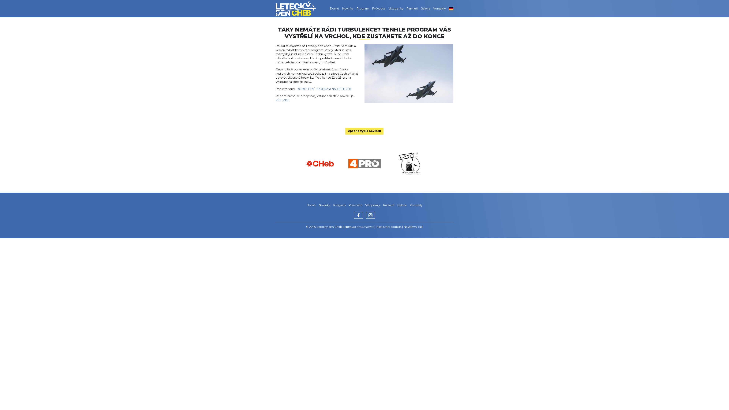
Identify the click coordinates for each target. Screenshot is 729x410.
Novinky (347, 8)
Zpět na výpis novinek (364, 131)
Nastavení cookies (388, 227)
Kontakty (439, 8)
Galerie (425, 8)
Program (363, 8)
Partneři (412, 8)
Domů (334, 8)
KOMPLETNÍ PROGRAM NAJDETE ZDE (324, 89)
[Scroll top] (718, 399)
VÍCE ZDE (282, 100)
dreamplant (365, 227)
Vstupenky (396, 8)
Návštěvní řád (413, 227)
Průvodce (379, 8)
